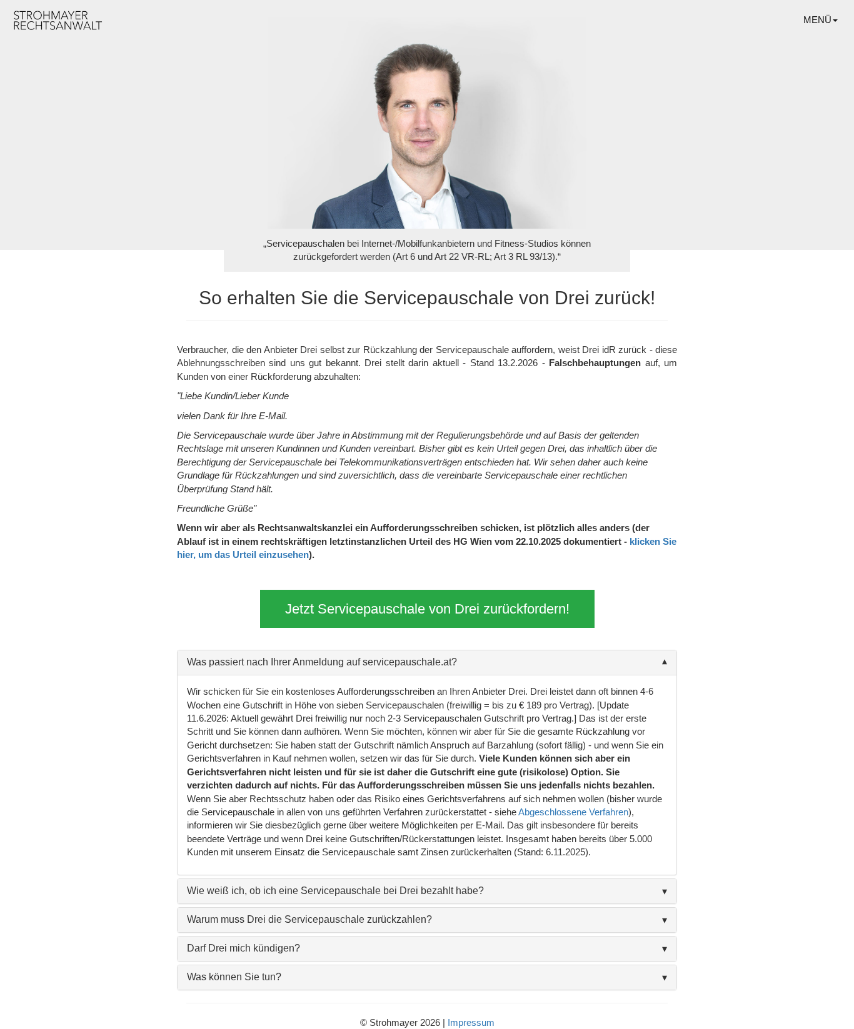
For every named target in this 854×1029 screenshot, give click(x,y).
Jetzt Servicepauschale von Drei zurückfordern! (427, 609)
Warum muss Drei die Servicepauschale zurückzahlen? (309, 919)
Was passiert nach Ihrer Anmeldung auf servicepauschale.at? (322, 662)
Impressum (471, 1022)
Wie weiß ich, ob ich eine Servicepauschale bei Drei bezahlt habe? (335, 890)
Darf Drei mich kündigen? (243, 948)
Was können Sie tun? (234, 977)
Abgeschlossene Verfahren (573, 812)
